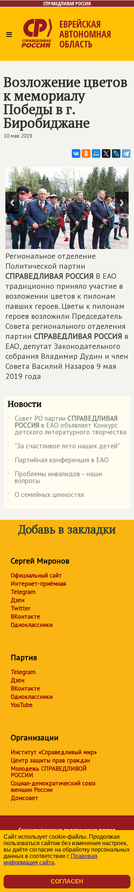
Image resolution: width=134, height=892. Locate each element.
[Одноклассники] (86, 153)
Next (122, 203)
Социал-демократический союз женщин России (53, 786)
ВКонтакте (25, 616)
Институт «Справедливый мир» (54, 752)
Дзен (17, 600)
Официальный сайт (36, 575)
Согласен (67, 881)
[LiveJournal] (116, 153)
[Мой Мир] (96, 153)
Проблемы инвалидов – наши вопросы (55, 478)
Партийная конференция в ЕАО (58, 461)
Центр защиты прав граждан (50, 760)
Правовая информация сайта (51, 859)
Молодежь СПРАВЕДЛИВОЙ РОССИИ (49, 771)
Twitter (20, 608)
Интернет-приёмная (38, 583)
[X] (106, 153)
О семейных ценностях (46, 496)
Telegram (23, 592)
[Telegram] (126, 153)
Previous (12, 203)
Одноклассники (32, 625)
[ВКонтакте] (76, 153)
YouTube (22, 705)
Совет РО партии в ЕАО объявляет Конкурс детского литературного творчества (67, 425)
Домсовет (24, 798)
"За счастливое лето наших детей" (64, 447)
